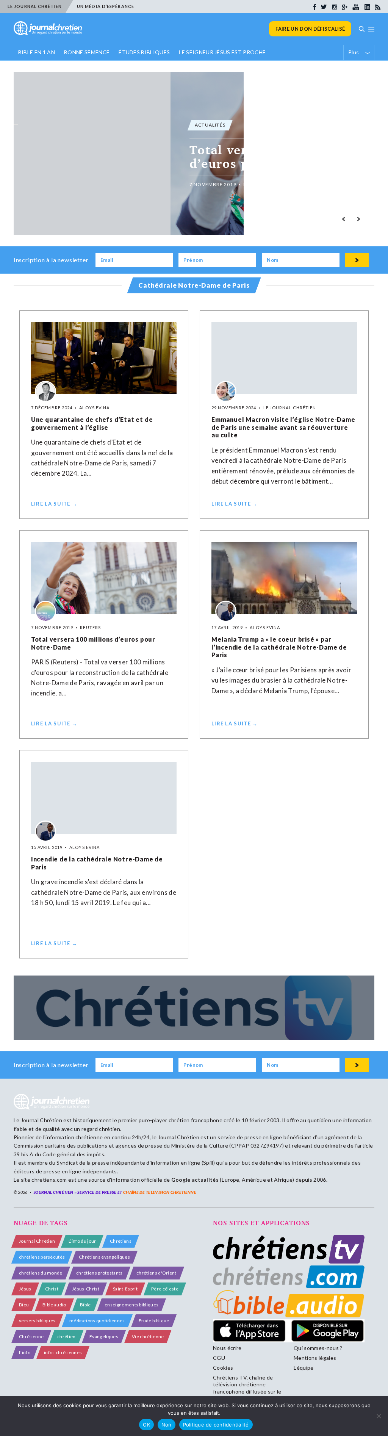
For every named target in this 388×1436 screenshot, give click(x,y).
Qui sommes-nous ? (318, 1348)
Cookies (223, 1367)
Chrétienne (31, 1336)
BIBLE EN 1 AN (36, 52)
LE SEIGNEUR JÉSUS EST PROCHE (222, 52)
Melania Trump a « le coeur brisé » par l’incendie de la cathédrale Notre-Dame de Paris (279, 647)
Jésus (25, 1289)
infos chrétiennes (63, 1352)
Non (166, 1425)
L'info (24, 1352)
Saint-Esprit (125, 1289)
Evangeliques (103, 1336)
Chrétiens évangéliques (104, 1257)
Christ (51, 1289)
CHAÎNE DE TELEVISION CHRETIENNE (159, 1192)
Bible (85, 1305)
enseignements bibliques (131, 1305)
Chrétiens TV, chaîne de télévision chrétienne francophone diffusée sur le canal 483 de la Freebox (247, 1388)
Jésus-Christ (85, 1289)
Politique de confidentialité (216, 1425)
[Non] (378, 1416)
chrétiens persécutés (42, 1257)
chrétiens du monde (41, 1273)
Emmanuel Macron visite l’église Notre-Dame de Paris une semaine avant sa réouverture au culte (283, 427)
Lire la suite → (54, 504)
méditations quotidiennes (97, 1320)
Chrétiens (120, 1241)
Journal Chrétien (41, 1120)
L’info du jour (82, 1241)
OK (146, 1425)
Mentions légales (315, 1358)
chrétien (66, 1336)
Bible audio (54, 1305)
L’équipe (304, 1367)
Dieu (24, 1305)
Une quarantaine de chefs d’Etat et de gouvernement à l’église (92, 423)
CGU (219, 1358)
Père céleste (164, 1289)
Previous (343, 219)
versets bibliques (37, 1320)
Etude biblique (154, 1320)
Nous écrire (227, 1348)
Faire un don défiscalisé (310, 29)
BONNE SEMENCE (87, 52)
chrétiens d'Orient (156, 1273)
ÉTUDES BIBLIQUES (144, 52)
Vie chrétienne (148, 1336)
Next (358, 219)
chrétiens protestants (99, 1273)
